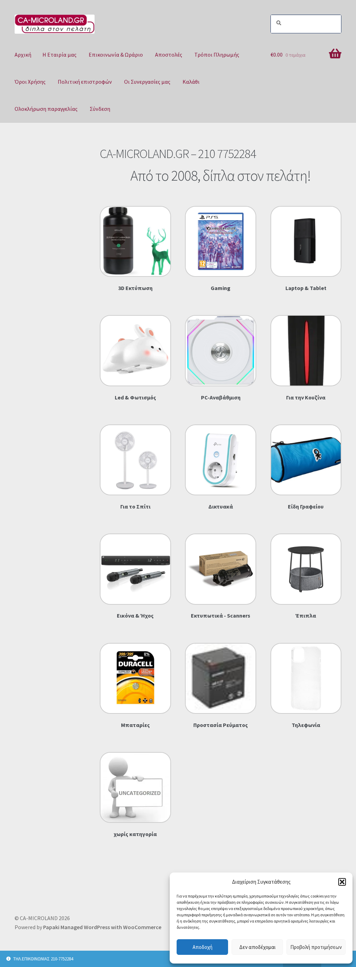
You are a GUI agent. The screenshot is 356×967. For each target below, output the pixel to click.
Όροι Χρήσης (30, 81)
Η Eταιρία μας (59, 54)
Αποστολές (168, 54)
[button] (342, 881)
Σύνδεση (100, 108)
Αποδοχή (202, 947)
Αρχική (23, 54)
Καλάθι (191, 81)
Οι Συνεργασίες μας (147, 81)
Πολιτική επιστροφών (85, 81)
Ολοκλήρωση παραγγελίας (46, 108)
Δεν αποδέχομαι (257, 947)
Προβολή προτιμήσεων (316, 947)
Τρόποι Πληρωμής (216, 54)
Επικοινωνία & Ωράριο (116, 54)
